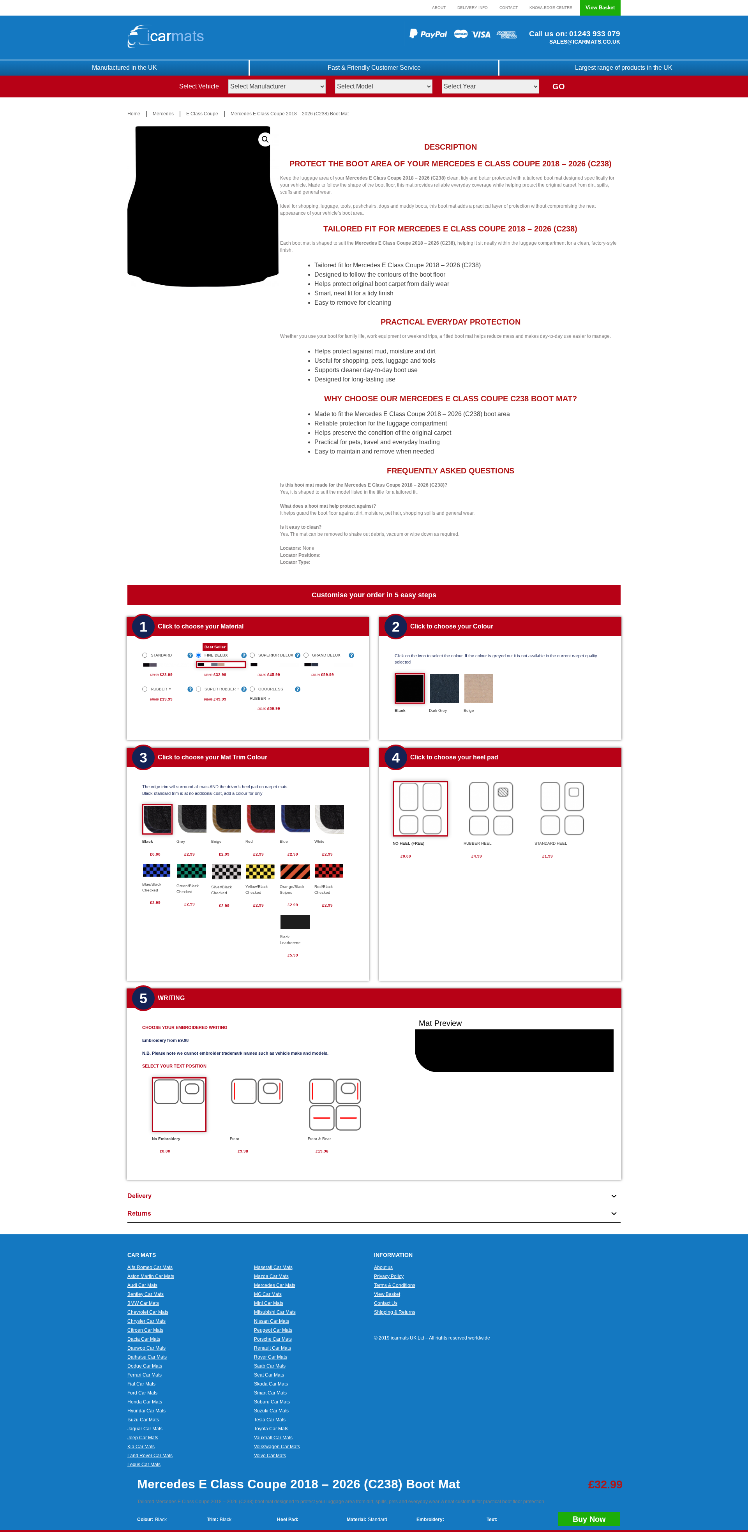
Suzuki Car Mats (271, 1411)
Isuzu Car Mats (143, 1420)
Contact (508, 7)
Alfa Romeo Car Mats (150, 1267)
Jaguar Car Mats (144, 1428)
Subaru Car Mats (272, 1402)
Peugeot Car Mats (273, 1330)
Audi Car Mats (142, 1285)
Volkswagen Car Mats (277, 1446)
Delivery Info (472, 7)
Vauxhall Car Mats (273, 1437)
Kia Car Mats (141, 1446)
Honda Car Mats (144, 1402)
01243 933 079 (593, 34)
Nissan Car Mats (271, 1321)
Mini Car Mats (268, 1303)
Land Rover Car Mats (150, 1455)
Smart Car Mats (270, 1393)
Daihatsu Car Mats (147, 1357)
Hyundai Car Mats (146, 1411)
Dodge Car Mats (144, 1366)
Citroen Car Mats (145, 1330)
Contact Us (385, 1303)
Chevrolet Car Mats (147, 1312)
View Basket (600, 8)
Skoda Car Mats (271, 1384)
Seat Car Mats (269, 1375)
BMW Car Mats (143, 1303)
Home (133, 113)
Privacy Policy (389, 1276)
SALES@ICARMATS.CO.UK (584, 42)
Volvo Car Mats (270, 1455)
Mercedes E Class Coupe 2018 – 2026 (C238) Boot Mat (290, 113)
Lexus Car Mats (144, 1464)
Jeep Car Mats (142, 1437)
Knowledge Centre (550, 7)
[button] (265, 139)
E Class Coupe (202, 113)
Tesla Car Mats (270, 1420)
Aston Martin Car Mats (150, 1276)
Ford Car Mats (142, 1393)
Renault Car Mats (272, 1348)
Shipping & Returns (394, 1312)
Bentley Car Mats (145, 1294)
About (439, 7)
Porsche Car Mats (273, 1339)
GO (558, 86)
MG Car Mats (268, 1294)
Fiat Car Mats (141, 1384)
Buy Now (589, 1519)
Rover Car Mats (270, 1357)
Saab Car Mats (270, 1366)
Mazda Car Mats (271, 1276)
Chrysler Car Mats (146, 1321)
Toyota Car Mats (271, 1428)
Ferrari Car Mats (144, 1375)
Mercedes (163, 113)
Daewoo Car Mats (146, 1348)
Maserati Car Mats (273, 1267)
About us (383, 1267)
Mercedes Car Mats (274, 1285)
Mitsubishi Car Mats (275, 1312)
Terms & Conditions (394, 1285)
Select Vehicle (199, 86)
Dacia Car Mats (143, 1339)
